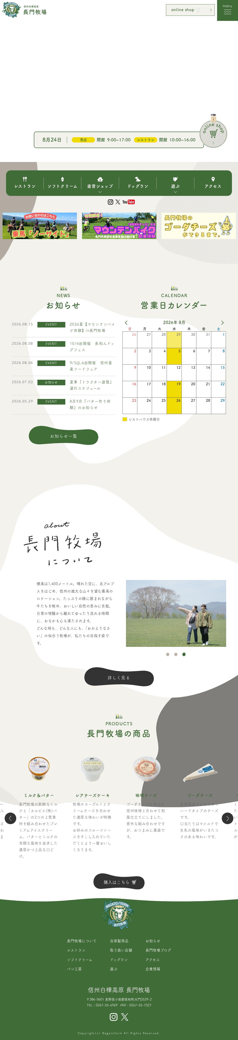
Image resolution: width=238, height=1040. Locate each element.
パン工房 (74, 969)
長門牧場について (82, 941)
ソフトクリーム (80, 960)
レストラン (76, 950)
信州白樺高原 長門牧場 (119, 990)
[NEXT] (221, 322)
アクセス (152, 960)
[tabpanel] (176, 613)
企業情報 (152, 969)
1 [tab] (168, 654)
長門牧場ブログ (158, 950)
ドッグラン (119, 960)
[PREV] (126, 322)
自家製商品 (119, 941)
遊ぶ (113, 969)
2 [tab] (176, 654)
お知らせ (152, 941)
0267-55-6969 (107, 1005)
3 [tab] (184, 654)
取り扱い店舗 (121, 950)
